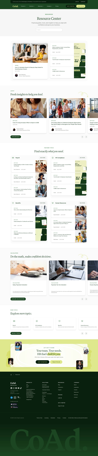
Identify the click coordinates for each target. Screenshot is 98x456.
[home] (15, 6)
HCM (27, 387)
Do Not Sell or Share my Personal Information (78, 417)
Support (59, 389)
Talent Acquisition (29, 397)
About (75, 384)
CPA (43, 397)
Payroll (27, 385)
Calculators (60, 387)
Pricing (60, 394)
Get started (61, 402)
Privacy (58, 417)
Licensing (46, 417)
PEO (27, 384)
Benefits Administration (30, 393)
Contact (76, 397)
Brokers (43, 398)
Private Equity (44, 402)
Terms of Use (39, 417)
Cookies (64, 417)
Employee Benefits (29, 392)
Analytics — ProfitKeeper (47, 393)
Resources (61, 382)
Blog (59, 384)
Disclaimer (53, 417)
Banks (43, 400)
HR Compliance (29, 390)
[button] (23, 6)
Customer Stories (46, 389)
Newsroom (76, 392)
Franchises (44, 401)
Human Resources (45, 387)
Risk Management (29, 394)
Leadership (76, 387)
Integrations (29, 399)
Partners (44, 396)
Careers (75, 389)
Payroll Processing (45, 386)
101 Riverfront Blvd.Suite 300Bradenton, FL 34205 (14, 392)
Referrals (76, 394)
